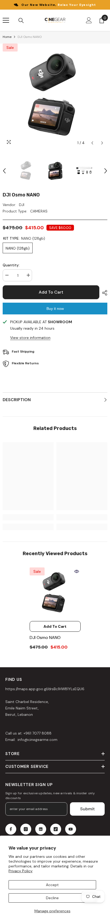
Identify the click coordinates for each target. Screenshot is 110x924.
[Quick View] (77, 571)
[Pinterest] (40, 829)
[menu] (6, 20)
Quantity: (11, 265)
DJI (21, 204)
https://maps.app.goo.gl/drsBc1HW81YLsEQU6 (44, 688)
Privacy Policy (21, 870)
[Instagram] (25, 829)
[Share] (103, 292)
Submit (87, 809)
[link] (28, 517)
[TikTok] (55, 829)
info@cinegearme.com (37, 739)
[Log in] (89, 20)
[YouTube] (70, 829)
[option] (55, 96)
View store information (30, 337)
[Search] (21, 20)
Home (7, 37)
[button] (92, 143)
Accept (52, 884)
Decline (52, 897)
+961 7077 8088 (37, 733)
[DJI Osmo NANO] (55, 592)
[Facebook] (10, 829)
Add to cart (51, 292)
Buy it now (55, 308)
